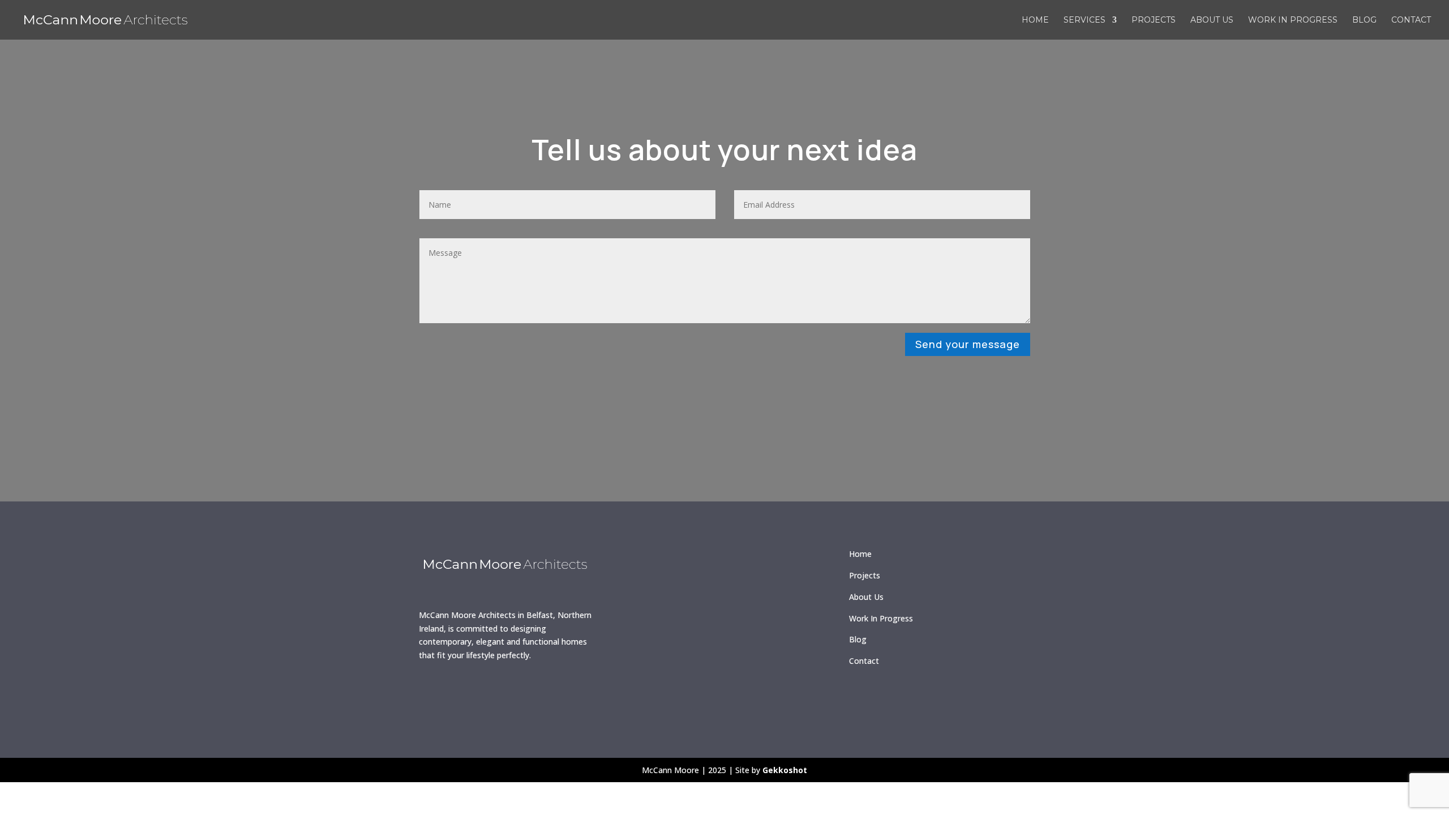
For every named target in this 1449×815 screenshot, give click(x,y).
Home (1035, 20)
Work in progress (1292, 20)
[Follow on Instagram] (466, 693)
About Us (866, 596)
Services (1084, 20)
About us (1211, 20)
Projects (1153, 20)
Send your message (967, 344)
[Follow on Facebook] (433, 693)
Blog (1364, 20)
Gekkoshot (784, 770)
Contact (1411, 20)
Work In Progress (881, 618)
